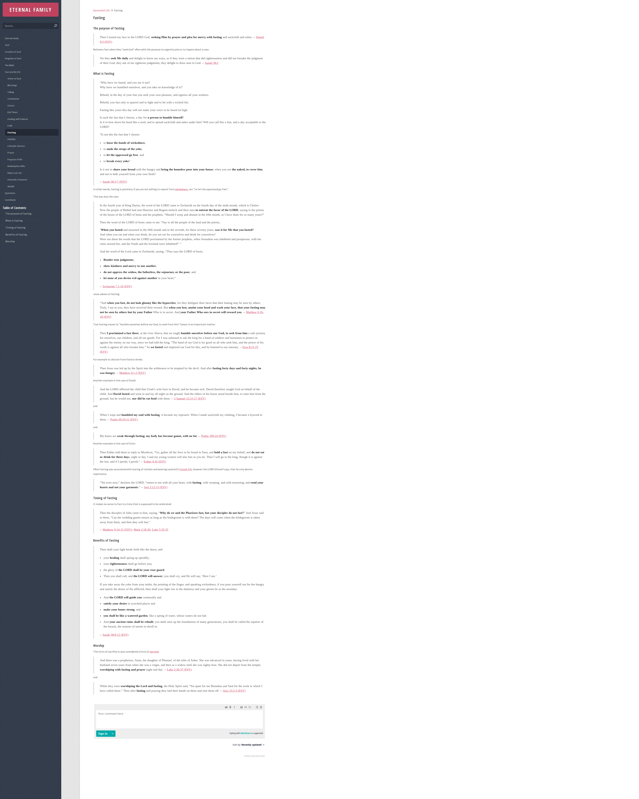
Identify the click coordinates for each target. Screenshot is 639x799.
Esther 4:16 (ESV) (155, 461)
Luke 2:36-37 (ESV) (179, 669)
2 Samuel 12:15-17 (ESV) (190, 398)
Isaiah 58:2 (211, 63)
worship (154, 651)
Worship (10, 241)
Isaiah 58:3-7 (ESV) (115, 181)
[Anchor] (126, 28)
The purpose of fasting (18, 213)
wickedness (181, 189)
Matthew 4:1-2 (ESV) (132, 373)
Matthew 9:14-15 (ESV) (117, 529)
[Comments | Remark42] (179, 731)
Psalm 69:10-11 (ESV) (124, 419)
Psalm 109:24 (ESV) (213, 436)
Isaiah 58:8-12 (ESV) (115, 634)
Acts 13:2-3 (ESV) (234, 690)
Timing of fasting (15, 227)
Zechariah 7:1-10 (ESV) (117, 286)
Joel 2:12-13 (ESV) (155, 487)
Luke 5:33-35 (160, 529)
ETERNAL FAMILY (30, 9)
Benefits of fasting (16, 234)
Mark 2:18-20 (142, 529)
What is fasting (14, 220)
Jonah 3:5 (185, 469)
